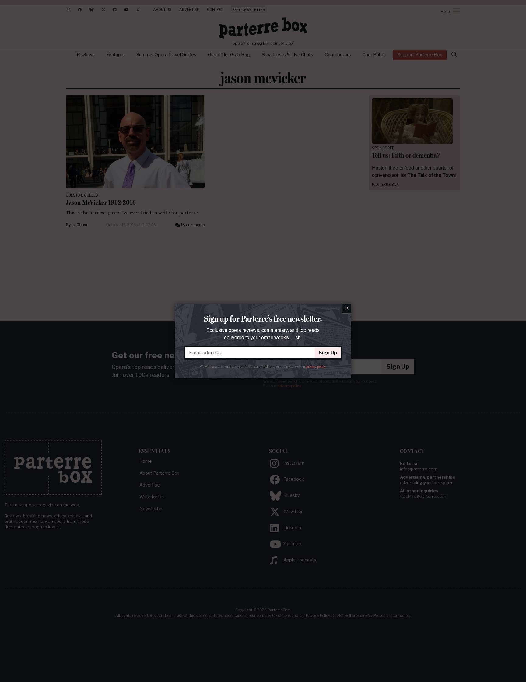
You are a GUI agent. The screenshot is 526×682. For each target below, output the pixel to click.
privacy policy (315, 366)
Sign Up (328, 353)
